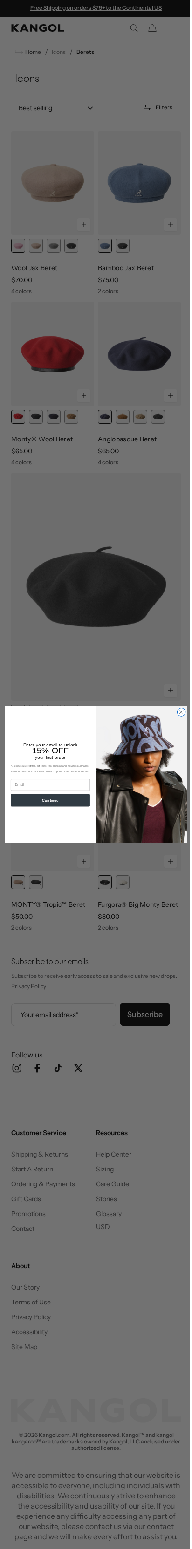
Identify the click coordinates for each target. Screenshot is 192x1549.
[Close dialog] (178, 712)
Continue (47, 800)
